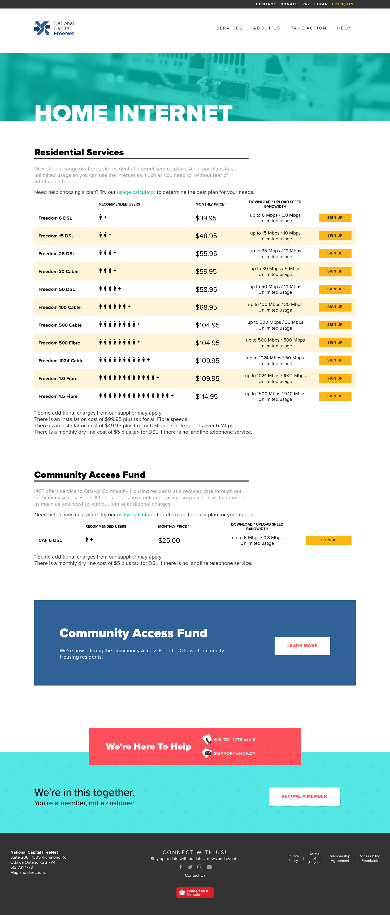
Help (343, 28)
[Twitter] (190, 867)
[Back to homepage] (54, 28)
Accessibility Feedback (369, 858)
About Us (266, 28)
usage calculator (136, 192)
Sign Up (335, 217)
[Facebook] (180, 867)
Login (321, 4)
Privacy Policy (293, 858)
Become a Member (304, 796)
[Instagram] (199, 867)
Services (230, 28)
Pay (306, 4)
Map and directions (28, 872)
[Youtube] (209, 867)
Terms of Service (314, 858)
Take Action (309, 28)
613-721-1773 (21, 867)
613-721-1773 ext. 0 (235, 739)
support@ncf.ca (235, 753)
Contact (266, 4)
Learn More (302, 646)
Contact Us (195, 875)
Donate (289, 4)
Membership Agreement (340, 858)
